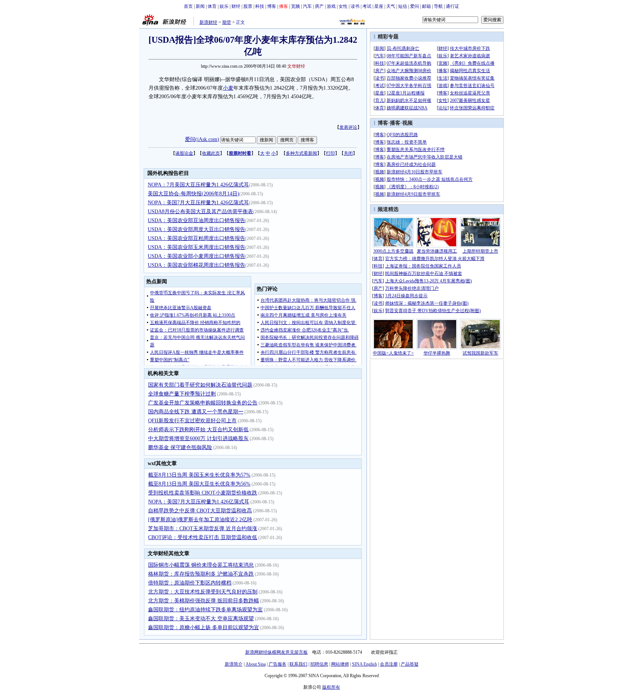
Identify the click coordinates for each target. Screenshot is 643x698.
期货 (226, 22)
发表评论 (348, 127)
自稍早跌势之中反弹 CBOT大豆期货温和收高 (200, 510)
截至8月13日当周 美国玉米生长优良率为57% (199, 475)
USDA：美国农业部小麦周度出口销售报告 (196, 256)
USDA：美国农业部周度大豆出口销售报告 (196, 229)
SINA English (364, 664)
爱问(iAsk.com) (202, 139)
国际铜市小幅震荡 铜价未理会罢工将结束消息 (201, 565)
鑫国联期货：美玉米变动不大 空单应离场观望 (201, 618)
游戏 (331, 6)
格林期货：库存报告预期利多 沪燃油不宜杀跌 (201, 574)
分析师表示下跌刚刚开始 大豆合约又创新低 (198, 429)
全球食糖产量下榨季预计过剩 (182, 394)
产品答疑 (410, 664)
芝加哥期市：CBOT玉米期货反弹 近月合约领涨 (202, 528)
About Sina (256, 664)
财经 (235, 6)
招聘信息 (319, 664)
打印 (330, 153)
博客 (271, 6)
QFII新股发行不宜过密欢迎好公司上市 (192, 420)
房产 (319, 6)
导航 (438, 6)
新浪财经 (208, 22)
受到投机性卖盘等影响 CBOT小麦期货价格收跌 (202, 493)
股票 (247, 6)
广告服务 (278, 664)
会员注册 (389, 664)
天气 (390, 6)
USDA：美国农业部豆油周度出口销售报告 (196, 220)
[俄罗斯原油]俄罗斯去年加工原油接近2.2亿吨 (200, 519)
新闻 (200, 6)
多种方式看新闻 (301, 153)
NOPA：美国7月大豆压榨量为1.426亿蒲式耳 (198, 202)
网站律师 (340, 664)
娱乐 (224, 6)
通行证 (452, 6)
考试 (366, 6)
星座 (378, 6)
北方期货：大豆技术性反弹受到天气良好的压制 (202, 592)
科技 (259, 6)
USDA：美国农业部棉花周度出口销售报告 (196, 265)
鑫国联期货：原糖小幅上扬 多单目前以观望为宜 (203, 627)
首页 (188, 6)
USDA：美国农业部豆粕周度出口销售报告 (196, 238)
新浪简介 (234, 664)
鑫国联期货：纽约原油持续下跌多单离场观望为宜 (205, 609)
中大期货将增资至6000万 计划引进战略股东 (198, 438)
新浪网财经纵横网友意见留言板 (276, 652)
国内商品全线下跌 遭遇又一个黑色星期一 (195, 411)
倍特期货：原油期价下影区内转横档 (189, 583)
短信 (402, 6)
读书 (355, 6)
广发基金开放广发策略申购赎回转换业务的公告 (202, 403)
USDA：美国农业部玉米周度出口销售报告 (196, 247)
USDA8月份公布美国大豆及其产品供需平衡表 (200, 211)
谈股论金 (184, 153)
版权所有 (331, 687)
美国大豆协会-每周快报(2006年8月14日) (193, 193)
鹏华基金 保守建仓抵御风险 (180, 447)
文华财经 (296, 66)
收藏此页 (211, 153)
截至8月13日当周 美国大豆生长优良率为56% (199, 484)
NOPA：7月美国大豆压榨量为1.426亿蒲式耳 (198, 185)
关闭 (348, 153)
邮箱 (426, 6)
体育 (212, 6)
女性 (343, 6)
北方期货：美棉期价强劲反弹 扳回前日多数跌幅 (203, 600)
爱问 (414, 6)
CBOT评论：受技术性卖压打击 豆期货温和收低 (202, 537)
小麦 (228, 88)
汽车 (307, 6)
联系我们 (298, 664)
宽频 (295, 6)
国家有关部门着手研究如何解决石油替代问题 (200, 385)
